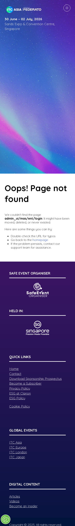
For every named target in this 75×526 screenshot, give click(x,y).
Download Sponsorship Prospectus (35, 379)
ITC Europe (17, 447)
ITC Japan (17, 457)
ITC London (18, 452)
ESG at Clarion (20, 393)
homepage (40, 240)
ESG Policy (17, 398)
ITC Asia (15, 442)
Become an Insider (23, 506)
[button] (66, 8)
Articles (14, 496)
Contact (15, 374)
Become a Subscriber (25, 383)
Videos (14, 501)
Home (14, 369)
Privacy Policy (19, 388)
